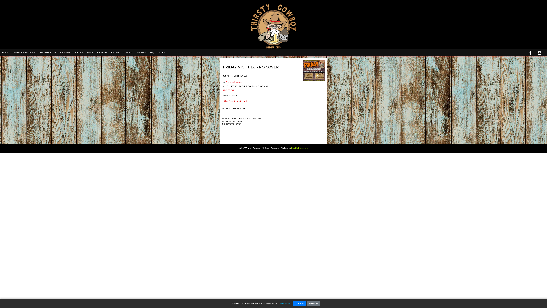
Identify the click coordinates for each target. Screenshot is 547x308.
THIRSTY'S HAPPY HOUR (23, 52)
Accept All (299, 303)
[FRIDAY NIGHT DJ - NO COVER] (314, 70)
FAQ (152, 52)
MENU (90, 52)
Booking (141, 52)
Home (5, 52)
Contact (128, 52)
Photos (115, 52)
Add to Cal (228, 90)
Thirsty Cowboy (233, 82)
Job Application (47, 52)
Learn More (284, 303)
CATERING (102, 52)
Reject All (313, 303)
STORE (161, 52)
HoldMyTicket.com (299, 148)
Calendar (65, 52)
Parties (79, 52)
